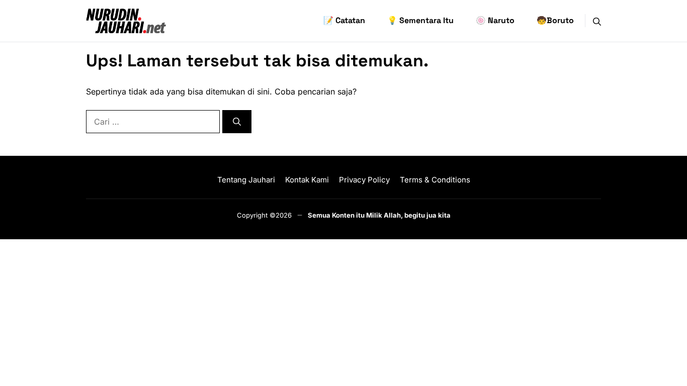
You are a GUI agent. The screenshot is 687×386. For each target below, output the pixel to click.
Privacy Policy (364, 179)
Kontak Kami (307, 179)
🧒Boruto (555, 20)
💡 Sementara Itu (420, 20)
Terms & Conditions (435, 179)
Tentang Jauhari (246, 179)
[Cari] (236, 121)
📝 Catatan (344, 20)
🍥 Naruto (495, 20)
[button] (597, 21)
